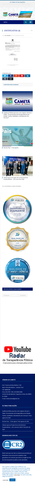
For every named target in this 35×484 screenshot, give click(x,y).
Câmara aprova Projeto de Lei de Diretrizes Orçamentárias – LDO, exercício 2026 (16, 178)
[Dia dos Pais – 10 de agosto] (17, 136)
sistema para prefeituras (24, 453)
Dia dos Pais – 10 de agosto (17, 4)
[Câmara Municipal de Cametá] (17, 14)
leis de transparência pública (10, 460)
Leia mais (17, 475)
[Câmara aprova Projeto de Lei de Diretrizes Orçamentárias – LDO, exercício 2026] (17, 166)
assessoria (15, 455)
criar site (13, 453)
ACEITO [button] (12, 480)
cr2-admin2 (7, 35)
